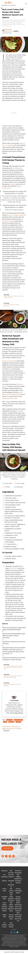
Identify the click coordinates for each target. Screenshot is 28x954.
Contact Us (4, 870)
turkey (18, 722)
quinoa (18, 411)
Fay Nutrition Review (4, 924)
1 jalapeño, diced (10, 507)
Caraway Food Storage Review (18, 890)
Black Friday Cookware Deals (18, 910)
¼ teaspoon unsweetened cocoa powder (13, 541)
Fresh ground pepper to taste (14, 549)
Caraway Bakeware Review (18, 898)
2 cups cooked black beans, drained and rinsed (14, 521)
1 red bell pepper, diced (12, 505)
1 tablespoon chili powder (13, 533)
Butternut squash (8, 361)
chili (5, 722)
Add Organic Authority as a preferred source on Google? (11, 727)
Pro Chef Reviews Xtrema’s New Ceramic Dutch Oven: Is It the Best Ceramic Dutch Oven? (13, 667)
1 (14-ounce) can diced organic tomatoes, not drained (15, 517)
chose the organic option (15, 215)
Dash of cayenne (10, 537)
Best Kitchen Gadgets (11, 904)
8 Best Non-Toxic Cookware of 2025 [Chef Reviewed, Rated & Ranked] (13, 676)
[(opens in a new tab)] (11, 932)
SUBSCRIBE (7, 848)
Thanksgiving (17, 168)
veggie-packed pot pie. (10, 398)
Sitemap (4, 880)
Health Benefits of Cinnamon (11, 898)
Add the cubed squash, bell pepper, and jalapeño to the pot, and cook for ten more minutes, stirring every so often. (15, 588)
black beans (18, 720)
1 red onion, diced (10, 498)
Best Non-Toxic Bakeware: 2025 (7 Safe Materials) (12, 685)
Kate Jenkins (8, 29)
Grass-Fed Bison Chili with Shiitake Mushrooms (11, 305)
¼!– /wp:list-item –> (11, 544)
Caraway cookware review (11, 916)
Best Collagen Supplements (18, 876)
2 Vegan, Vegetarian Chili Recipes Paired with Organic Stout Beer (14, 297)
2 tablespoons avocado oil (13, 495)
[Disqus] (14, 752)
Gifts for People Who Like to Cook (18, 904)
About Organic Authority (4, 904)
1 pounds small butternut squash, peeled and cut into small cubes (14, 511)
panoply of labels (8, 221)
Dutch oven (13, 568)
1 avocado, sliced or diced (13, 556)
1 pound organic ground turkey (15, 502)
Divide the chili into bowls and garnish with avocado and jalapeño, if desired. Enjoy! (15, 618)
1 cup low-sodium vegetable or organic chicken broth (15, 525)
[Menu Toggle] (26, 3)
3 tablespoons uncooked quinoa (13, 529)
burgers (12, 184)
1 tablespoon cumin (11, 535)
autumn (9, 720)
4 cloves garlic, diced (12, 500)
